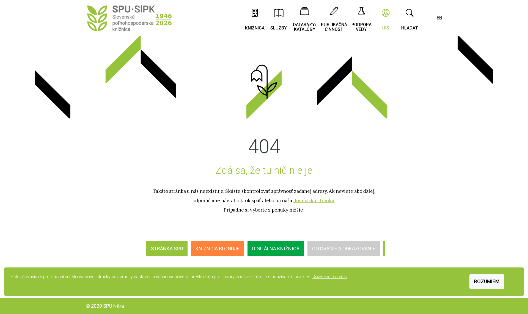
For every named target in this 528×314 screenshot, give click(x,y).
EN (439, 17)
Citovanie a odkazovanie (343, 248)
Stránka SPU (167, 248)
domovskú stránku (313, 200)
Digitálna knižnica (275, 248)
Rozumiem (486, 281)
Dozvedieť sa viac (329, 276)
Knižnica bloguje (218, 248)
